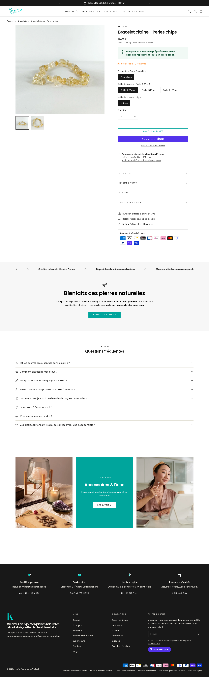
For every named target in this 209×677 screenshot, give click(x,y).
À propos (77, 625)
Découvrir (103, 505)
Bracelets (22, 21)
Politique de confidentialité (101, 671)
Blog (75, 651)
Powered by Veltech (30, 669)
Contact (77, 646)
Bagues (116, 640)
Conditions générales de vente (172, 671)
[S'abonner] (198, 634)
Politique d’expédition (147, 671)
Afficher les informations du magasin (141, 160)
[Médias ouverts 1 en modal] (99, 30)
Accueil (10, 21)
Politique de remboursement (75, 671)
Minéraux (77, 630)
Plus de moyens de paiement (153, 145)
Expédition (133, 43)
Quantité (122, 110)
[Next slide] (149, 3)
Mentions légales (195, 671)
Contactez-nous (79, 593)
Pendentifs (117, 635)
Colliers (115, 630)
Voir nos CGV (179, 593)
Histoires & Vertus (103, 315)
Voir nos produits (29, 593)
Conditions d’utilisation (125, 671)
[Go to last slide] (60, 3)
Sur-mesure (79, 640)
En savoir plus (129, 593)
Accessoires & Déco (83, 635)
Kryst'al (17, 669)
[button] (189, 11)
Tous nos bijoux (120, 620)
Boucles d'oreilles (121, 646)
